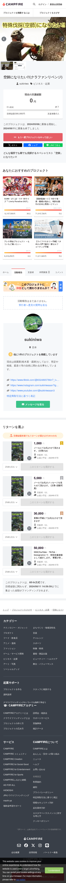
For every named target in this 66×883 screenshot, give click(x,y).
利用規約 (37, 781)
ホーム (6, 272)
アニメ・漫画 (9, 643)
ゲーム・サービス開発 (13, 653)
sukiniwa (24, 83)
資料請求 (7, 694)
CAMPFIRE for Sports (13, 774)
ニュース (37, 758)
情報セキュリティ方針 (43, 802)
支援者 (31, 272)
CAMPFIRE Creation (12, 758)
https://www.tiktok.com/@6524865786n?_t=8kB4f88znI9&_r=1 (34, 379)
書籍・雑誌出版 (40, 653)
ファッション (9, 648)
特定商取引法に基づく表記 (21, 395)
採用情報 (33, 852)
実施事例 (37, 723)
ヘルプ (36, 764)
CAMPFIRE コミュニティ (15, 753)
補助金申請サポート (12, 805)
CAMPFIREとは (40, 748)
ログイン (42, 4)
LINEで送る (55, 145)
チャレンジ (38, 637)
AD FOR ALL (9, 784)
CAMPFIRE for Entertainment (16, 769)
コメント (59, 272)
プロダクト (8, 632)
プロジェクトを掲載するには (16, 12)
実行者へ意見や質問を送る (33, 305)
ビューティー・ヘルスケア (45, 658)
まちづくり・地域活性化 (44, 627)
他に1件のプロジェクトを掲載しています (36, 354)
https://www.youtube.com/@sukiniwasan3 (32, 390)
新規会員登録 (56, 4)
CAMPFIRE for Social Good (16, 764)
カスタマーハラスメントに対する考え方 (47, 814)
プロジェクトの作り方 (13, 723)
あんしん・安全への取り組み (46, 753)
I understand (54, 870)
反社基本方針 (39, 807)
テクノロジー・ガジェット (15, 627)
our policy (20, 879)
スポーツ (37, 643)
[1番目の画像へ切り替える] (7, 66)
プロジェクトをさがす (22, 609)
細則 (35, 786)
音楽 (35, 632)
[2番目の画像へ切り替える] (20, 66)
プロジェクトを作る (12, 689)
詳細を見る (10, 466)
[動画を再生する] (33, 39)
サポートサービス (41, 717)
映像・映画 (38, 648)
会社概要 (15, 852)
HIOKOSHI (8, 790)
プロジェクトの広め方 (13, 728)
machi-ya (7, 800)
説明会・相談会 (40, 712)
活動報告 (18, 272)
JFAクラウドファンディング (16, 795)
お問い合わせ (39, 769)
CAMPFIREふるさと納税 (14, 779)
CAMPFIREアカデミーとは (15, 712)
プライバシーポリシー (43, 792)
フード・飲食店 (10, 637)
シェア (35, 145)
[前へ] (3, 39)
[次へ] (62, 39)
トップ (6, 609)
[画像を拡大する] (29, 458)
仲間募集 (44, 272)
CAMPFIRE (8, 748)
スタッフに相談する (42, 689)
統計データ (38, 728)
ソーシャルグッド (11, 669)
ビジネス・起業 (41, 83)
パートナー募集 (50, 852)
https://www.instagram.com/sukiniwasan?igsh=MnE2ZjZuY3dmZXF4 (34, 385)
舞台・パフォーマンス (43, 663)
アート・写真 (9, 663)
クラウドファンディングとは (16, 717)
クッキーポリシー (41, 820)
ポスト (15, 145)
